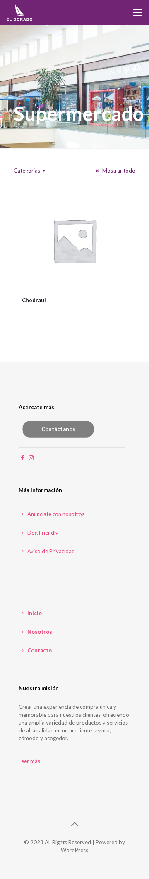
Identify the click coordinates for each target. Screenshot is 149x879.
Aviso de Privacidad (50, 551)
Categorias (27, 170)
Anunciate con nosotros (55, 514)
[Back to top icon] (74, 823)
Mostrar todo (118, 170)
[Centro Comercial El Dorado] (19, 12)
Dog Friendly (42, 532)
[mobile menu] (138, 12)
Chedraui (34, 300)
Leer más (29, 761)
